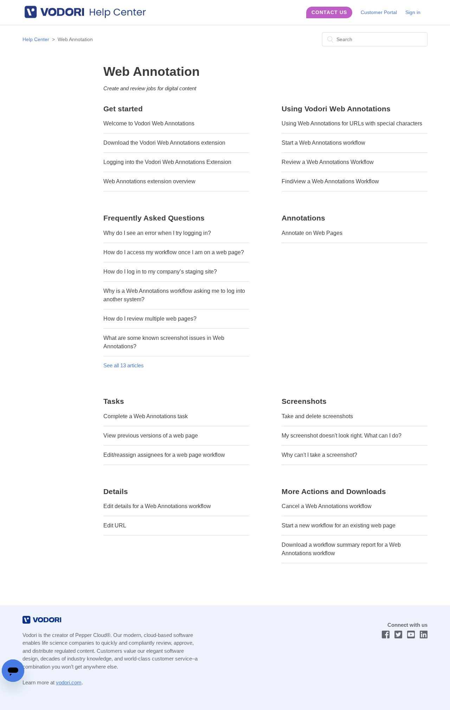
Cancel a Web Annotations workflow (327, 506)
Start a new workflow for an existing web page (339, 525)
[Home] (88, 17)
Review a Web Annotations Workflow (328, 162)
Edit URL (114, 525)
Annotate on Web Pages (312, 233)
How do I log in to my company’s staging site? (160, 272)
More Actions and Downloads (334, 491)
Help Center (35, 39)
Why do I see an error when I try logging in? (157, 233)
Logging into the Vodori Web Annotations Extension (167, 162)
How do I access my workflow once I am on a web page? (173, 252)
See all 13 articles (123, 365)
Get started (123, 109)
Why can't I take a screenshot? (319, 455)
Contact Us (329, 12)
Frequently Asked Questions (154, 218)
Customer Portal (379, 12)
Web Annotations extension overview (149, 181)
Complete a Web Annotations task (145, 416)
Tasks (113, 401)
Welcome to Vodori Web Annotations (148, 123)
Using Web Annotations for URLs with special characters (352, 123)
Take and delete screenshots (317, 416)
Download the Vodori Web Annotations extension (164, 143)
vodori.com (69, 682)
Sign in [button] (412, 12)
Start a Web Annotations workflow (323, 143)
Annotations (303, 218)
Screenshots (304, 401)
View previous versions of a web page (150, 436)
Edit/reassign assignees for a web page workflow (164, 455)
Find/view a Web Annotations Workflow (330, 181)
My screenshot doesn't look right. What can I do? (341, 436)
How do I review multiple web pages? (150, 319)
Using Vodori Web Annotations (336, 109)
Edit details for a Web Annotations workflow (157, 506)
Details (115, 491)
